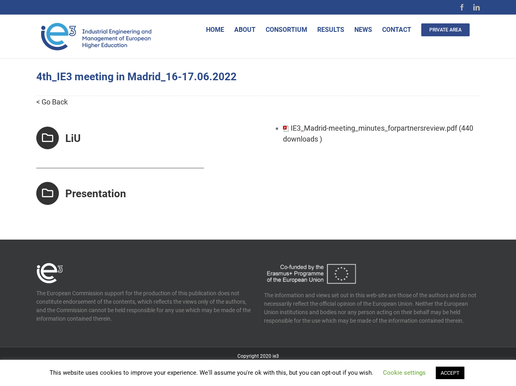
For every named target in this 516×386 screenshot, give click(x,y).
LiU (73, 138)
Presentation (95, 194)
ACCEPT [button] (450, 373)
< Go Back (52, 102)
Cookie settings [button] (404, 372)
